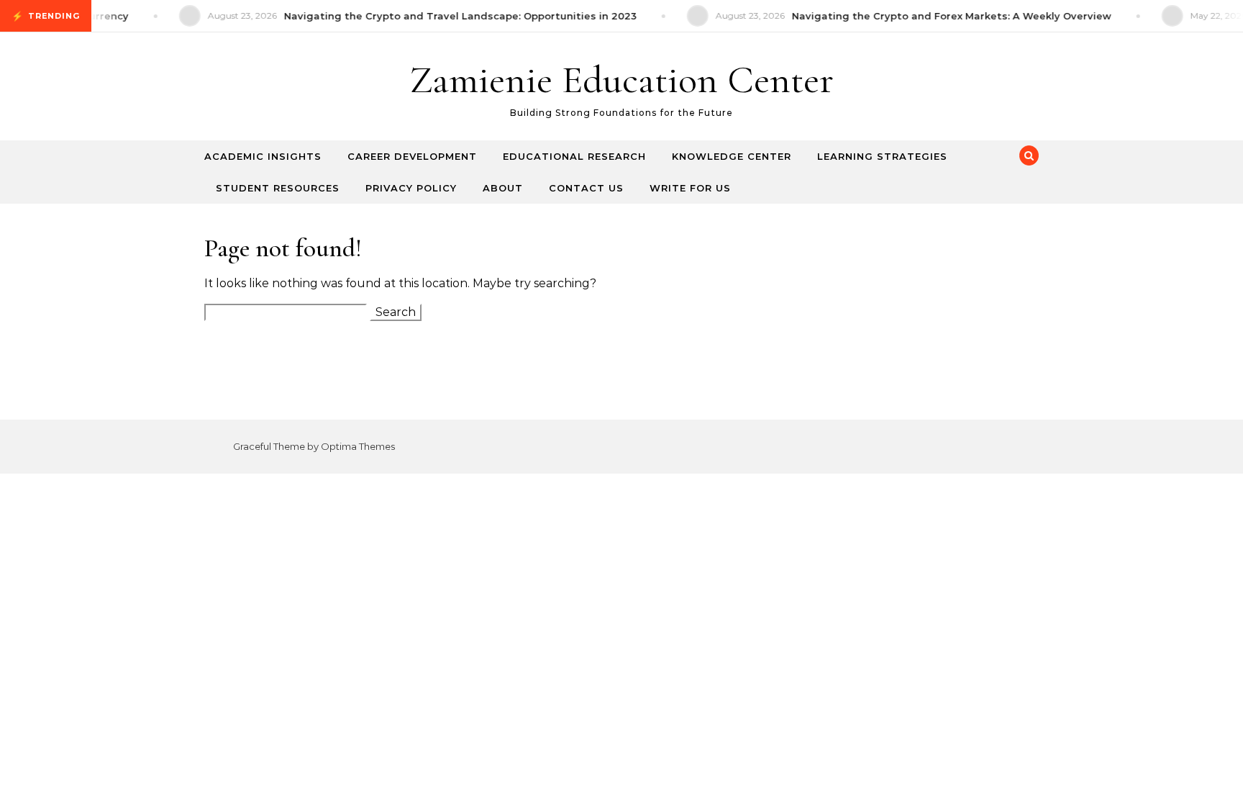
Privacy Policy (411, 188)
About (503, 188)
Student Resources (278, 188)
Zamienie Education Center (621, 79)
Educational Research (574, 156)
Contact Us (586, 188)
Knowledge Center (731, 156)
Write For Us (690, 188)
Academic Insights (263, 156)
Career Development (412, 156)
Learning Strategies (882, 156)
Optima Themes (358, 446)
